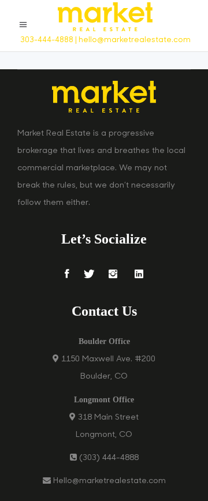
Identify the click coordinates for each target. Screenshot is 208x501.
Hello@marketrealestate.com (109, 481)
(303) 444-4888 (109, 458)
